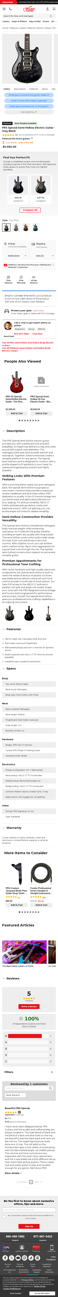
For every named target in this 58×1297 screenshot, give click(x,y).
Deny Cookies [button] (15, 1293)
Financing (36, 1251)
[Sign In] (47, 9)
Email (8, 295)
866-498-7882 (15, 1236)
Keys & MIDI (35, 21)
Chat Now (37, 334)
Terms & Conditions (20, 1265)
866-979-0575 (26, 295)
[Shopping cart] (54, 9)
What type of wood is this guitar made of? (29, 95)
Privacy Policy (28, 1280)
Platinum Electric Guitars (39, 28)
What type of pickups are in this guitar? (29, 106)
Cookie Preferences (12, 1289)
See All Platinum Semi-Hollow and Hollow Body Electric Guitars (26, 349)
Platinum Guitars (18, 28)
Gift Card (5, 1251)
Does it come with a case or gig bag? (29, 100)
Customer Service (22, 1251)
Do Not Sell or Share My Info (24, 1271)
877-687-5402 (42, 1236)
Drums (46, 21)
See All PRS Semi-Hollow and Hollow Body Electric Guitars (28, 344)
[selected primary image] (27, 59)
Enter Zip (40, 256)
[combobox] (15, 1095)
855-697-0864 (21, 334)
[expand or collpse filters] (52, 1072)
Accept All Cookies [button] (42, 1293)
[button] (29, 431)
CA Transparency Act (9, 1271)
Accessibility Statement (46, 1265)
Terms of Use (39, 1286)
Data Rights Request (36, 1271)
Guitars (6, 21)
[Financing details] (53, 265)
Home (5, 28)
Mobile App (51, 1251)
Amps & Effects (19, 21)
